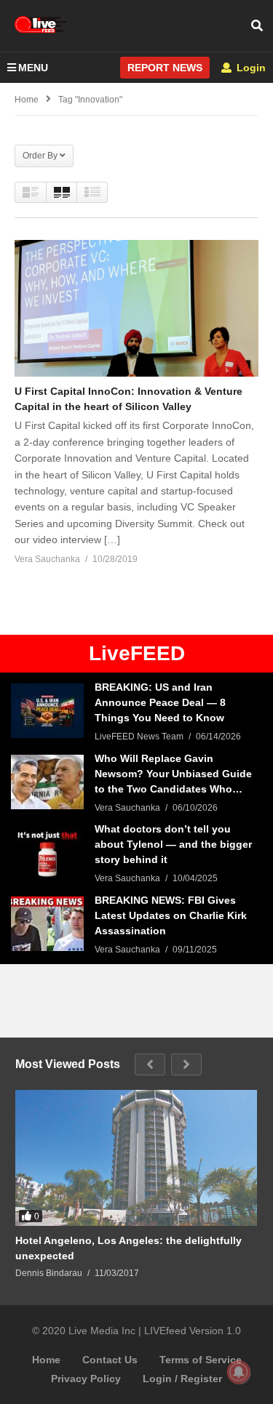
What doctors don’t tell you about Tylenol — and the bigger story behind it (173, 844)
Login (250, 67)
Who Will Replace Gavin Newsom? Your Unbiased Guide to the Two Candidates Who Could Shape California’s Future (174, 775)
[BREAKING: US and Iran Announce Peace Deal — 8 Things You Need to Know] (47, 710)
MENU (33, 67)
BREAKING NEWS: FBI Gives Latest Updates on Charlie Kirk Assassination (171, 915)
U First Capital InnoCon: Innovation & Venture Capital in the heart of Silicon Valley (128, 398)
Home (46, 1359)
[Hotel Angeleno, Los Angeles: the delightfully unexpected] (136, 1158)
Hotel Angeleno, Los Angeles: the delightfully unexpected (128, 1248)
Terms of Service (200, 1359)
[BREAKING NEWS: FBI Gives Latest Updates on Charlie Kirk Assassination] (47, 923)
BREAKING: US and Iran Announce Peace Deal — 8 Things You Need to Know (160, 702)
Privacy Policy (86, 1378)
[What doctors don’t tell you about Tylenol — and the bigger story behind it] (47, 852)
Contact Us (110, 1359)
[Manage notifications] (238, 1372)
